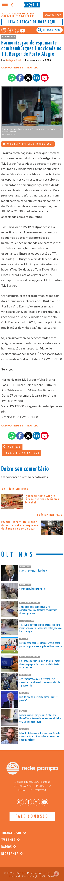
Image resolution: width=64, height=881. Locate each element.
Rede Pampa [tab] (10, 854)
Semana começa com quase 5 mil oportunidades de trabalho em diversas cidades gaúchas (38, 610)
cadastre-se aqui (53, 15)
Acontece (8, 36)
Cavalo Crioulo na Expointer (32, 588)
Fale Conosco (32, 816)
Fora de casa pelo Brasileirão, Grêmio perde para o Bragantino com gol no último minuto (40, 645)
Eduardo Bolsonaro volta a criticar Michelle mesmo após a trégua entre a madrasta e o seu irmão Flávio (40, 736)
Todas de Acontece (21, 453)
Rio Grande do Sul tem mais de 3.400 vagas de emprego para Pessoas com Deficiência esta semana (39, 664)
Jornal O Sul (32, 5)
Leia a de (32, 22)
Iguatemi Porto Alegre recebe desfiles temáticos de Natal (43, 499)
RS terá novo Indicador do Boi (33, 570)
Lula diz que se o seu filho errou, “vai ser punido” (38, 699)
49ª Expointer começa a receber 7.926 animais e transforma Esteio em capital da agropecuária (39, 682)
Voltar (13, 447)
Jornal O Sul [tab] (11, 833)
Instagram (3, 30)
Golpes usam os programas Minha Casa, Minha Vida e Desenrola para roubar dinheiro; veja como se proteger (40, 718)
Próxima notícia (48, 515)
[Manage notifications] (56, 873)
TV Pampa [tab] (8, 840)
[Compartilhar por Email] (45, 78)
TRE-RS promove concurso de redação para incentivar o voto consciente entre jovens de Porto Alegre (41, 628)
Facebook (10, 30)
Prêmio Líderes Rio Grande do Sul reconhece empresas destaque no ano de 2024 (19, 525)
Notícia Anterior (16, 489)
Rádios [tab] (6, 847)
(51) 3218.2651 (37, 790)
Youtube (22, 30)
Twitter (16, 30)
